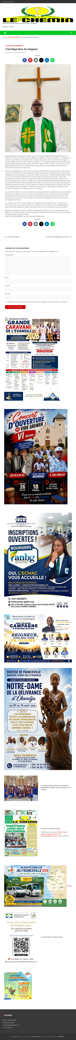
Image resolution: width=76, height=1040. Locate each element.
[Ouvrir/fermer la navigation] (5, 33)
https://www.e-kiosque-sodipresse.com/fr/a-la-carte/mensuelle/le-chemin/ (54, 834)
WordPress (60, 1036)
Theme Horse (36, 1036)
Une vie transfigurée (13, 237)
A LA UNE (8, 45)
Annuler (69, 886)
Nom (7, 277)
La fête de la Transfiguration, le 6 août (57, 237)
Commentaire (9, 255)
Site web (7, 294)
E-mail (7, 285)
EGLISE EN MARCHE (17, 45)
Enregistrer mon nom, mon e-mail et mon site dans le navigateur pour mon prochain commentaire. (38, 302)
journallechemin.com (19, 52)
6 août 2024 (8, 52)
